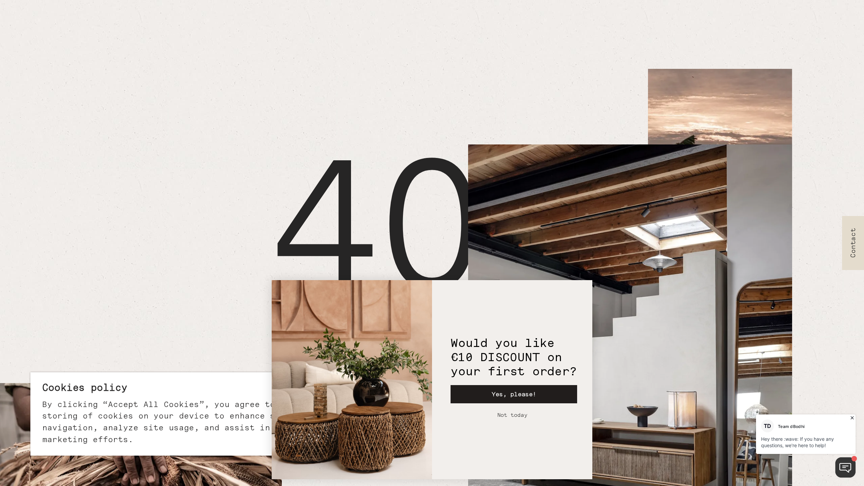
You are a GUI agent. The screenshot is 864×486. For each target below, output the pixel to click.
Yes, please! (514, 394)
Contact (853, 243)
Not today (512, 415)
